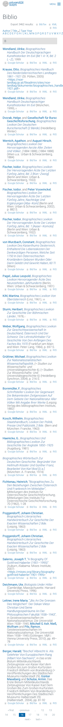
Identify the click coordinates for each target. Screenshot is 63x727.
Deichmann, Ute (13, 584)
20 (53, 714)
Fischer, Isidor (12, 167)
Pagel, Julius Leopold (17, 276)
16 (22, 714)
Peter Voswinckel (39, 189)
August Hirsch (41, 140)
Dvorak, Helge (12, 118)
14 (6, 714)
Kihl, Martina (11, 296)
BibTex (42, 24)
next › (28, 719)
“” (32, 485)
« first (11, 710)
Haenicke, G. (11, 438)
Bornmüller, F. (11, 388)
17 (30, 714)
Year (29, 30)
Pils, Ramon (32, 626)
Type (23, 30)
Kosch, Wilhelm (13, 418)
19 (45, 714)
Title (14, 30)
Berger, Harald (12, 651)
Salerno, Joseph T (14, 559)
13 (50, 710)
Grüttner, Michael (14, 356)
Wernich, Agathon (14, 140)
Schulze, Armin (36, 679)
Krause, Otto (11, 69)
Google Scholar (16, 62)
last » (38, 719)
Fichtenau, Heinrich (15, 481)
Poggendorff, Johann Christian (23, 513)
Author (6, 30)
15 (14, 714)
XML (54, 24)
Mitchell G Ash (39, 623)
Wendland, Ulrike (13, 49)
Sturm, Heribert (13, 309)
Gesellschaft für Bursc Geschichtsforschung (32, 119)
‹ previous (24, 710)
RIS (55, 27)
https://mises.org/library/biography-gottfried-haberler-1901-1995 (31, 573)
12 (42, 710)
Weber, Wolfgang (14, 326)
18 (37, 714)
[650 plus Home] (31, 4)
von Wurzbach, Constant (18, 242)
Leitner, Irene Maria (15, 600)
